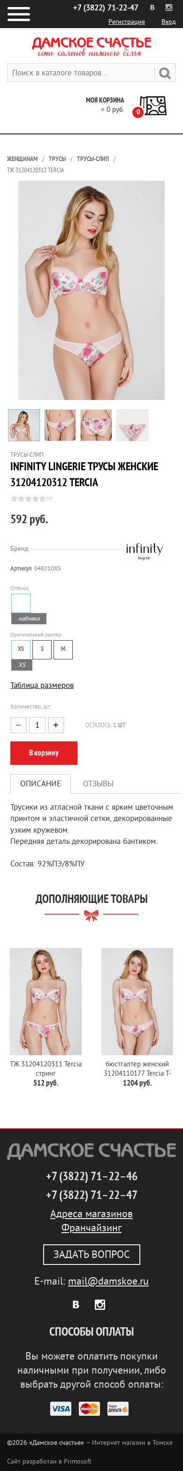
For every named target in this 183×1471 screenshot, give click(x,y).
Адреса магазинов (91, 1214)
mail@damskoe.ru (108, 1281)
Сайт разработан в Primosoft (49, 1461)
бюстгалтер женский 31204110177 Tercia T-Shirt (137, 1069)
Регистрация (126, 21)
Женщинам (22, 159)
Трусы (57, 159)
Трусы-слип (93, 159)
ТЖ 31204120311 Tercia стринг (46, 1069)
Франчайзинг (91, 1228)
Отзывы (98, 783)
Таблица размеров (42, 685)
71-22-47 (105, 7)
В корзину (44, 752)
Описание (40, 783)
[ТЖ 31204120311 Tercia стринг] (46, 1002)
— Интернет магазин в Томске (90, 1442)
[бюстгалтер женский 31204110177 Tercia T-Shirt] (137, 1002)
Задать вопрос (91, 1254)
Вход (168, 21)
